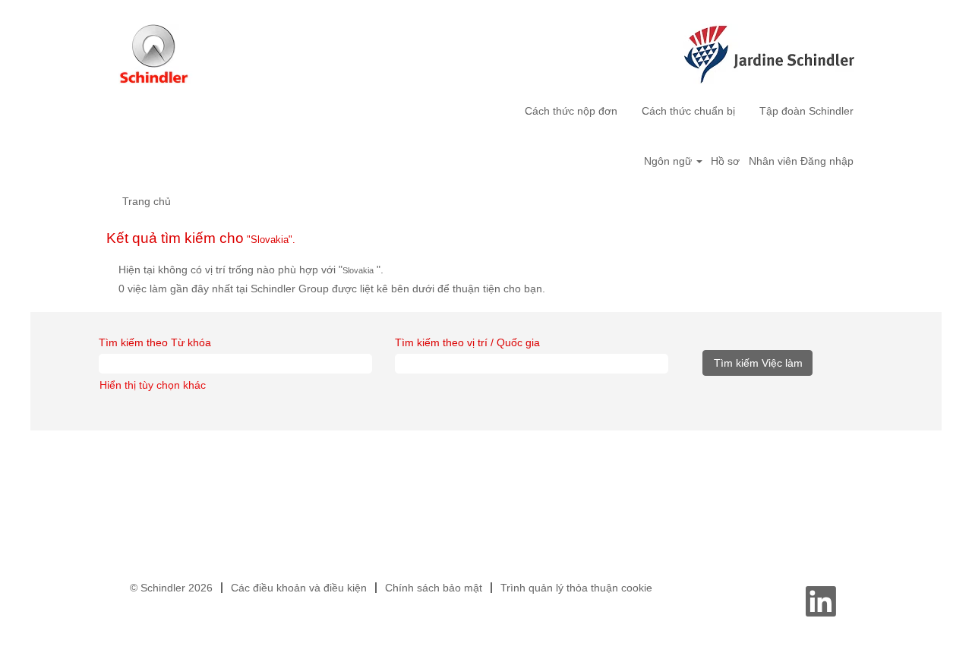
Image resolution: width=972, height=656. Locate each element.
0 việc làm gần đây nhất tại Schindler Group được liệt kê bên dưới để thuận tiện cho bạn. (331, 288)
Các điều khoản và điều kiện (299, 588)
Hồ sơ (725, 161)
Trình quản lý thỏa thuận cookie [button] (576, 588)
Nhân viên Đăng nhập (801, 161)
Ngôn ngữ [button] (669, 161)
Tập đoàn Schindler (806, 111)
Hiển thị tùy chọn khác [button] (152, 385)
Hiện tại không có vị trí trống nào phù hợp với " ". (250, 269)
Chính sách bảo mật (433, 588)
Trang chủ (146, 201)
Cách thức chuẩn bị (688, 111)
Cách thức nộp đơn (571, 111)
